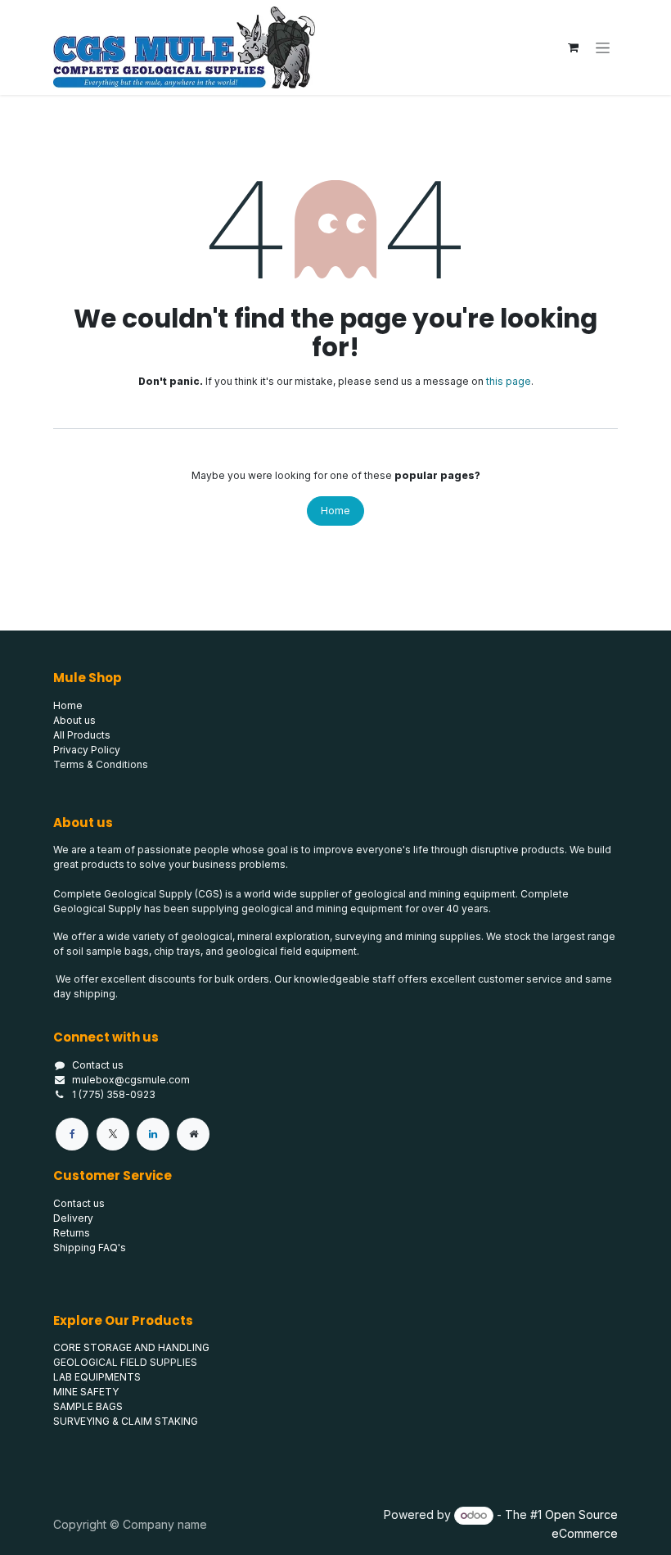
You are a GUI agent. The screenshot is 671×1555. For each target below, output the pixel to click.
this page (508, 381)
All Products (81, 735)
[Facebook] (72, 1134)
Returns (71, 1233)
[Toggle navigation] (603, 48)
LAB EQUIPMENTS (97, 1377)
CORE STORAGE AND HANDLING (131, 1347)
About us (74, 720)
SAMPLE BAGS (88, 1406)
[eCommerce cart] (573, 47)
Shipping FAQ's (89, 1247)
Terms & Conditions (100, 764)
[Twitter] (113, 1134)
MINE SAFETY (86, 1391)
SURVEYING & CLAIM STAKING (125, 1421)
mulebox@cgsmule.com (131, 1080)
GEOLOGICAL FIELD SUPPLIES (125, 1362)
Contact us (98, 1065)
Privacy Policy (86, 750)
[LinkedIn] (153, 1134)
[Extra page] (193, 1134)
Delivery (73, 1218)
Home (335, 510)
